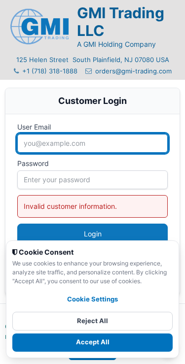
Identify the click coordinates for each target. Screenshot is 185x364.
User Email (34, 127)
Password (33, 163)
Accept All (93, 342)
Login (93, 234)
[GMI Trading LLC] (39, 26)
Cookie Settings (92, 299)
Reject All (92, 321)
